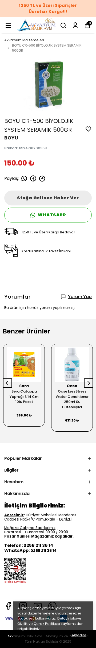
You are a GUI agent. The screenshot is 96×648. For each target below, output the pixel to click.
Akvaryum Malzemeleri (24, 40)
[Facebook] (8, 606)
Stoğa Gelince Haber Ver (48, 198)
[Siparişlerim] (75, 25)
